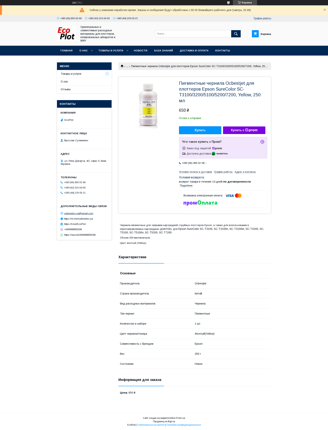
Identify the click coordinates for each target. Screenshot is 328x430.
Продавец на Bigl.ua (164, 421)
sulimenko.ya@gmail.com (78, 213)
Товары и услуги (110, 50)
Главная (66, 50)
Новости (140, 50)
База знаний (163, 50)
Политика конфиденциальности (183, 425)
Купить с (237, 130)
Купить (200, 130)
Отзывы (66, 89)
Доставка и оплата (194, 50)
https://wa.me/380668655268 (79, 234)
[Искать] (236, 33)
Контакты (222, 50)
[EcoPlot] (66, 40)
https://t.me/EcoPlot (75, 224)
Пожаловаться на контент (151, 425)
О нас (83, 50)
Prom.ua (180, 418)
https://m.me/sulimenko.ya (78, 218)
